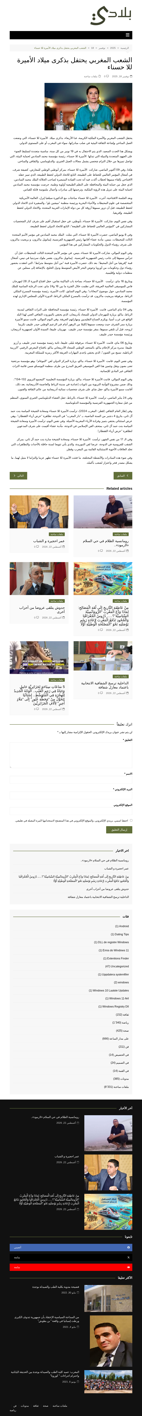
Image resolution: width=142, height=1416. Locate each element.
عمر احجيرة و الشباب (49, 541)
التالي (20, 475)
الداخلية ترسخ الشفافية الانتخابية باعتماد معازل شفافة (98, 896)
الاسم (128, 773)
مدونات (124, 1078)
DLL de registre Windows (113, 942)
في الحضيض (121, 1054)
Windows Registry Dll (115, 1006)
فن (127, 1046)
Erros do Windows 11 (116, 950)
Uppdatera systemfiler (115, 974)
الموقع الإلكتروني (123, 804)
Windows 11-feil (119, 998)
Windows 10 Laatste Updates (111, 990)
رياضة (125, 1022)
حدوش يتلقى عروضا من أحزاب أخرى (107, 889)
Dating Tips (122, 934)
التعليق (127, 739)
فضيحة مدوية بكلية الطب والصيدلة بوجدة (55, 1286)
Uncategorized (120, 966)
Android (124, 926)
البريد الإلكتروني (122, 789)
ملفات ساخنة (90, 76)
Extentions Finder (118, 958)
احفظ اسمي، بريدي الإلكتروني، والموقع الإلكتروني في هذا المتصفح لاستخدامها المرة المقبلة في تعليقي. (71, 820)
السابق (121, 475)
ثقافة (126, 1014)
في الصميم (122, 1062)
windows (123, 982)
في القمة (123, 1070)
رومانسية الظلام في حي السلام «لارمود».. (105, 860)
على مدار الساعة (119, 1038)
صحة (126, 1030)
